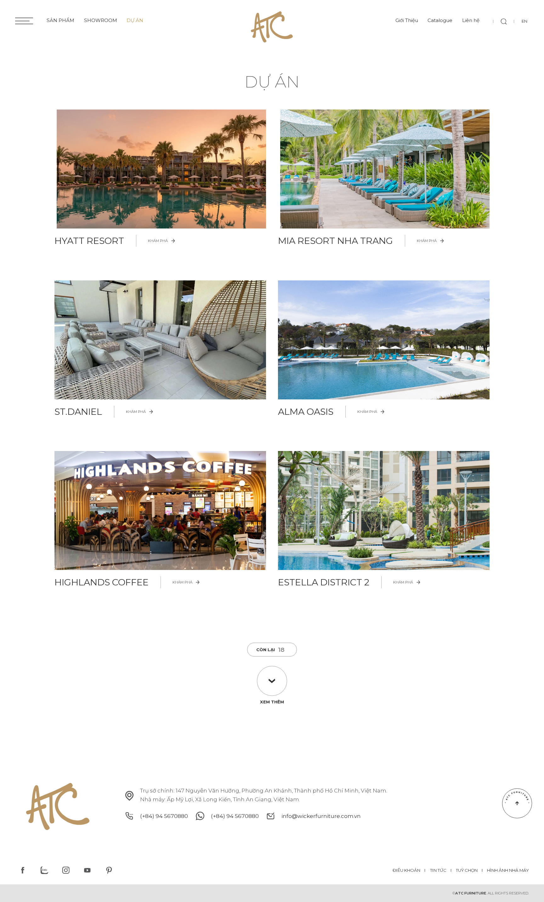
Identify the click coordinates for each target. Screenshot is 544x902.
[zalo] (44, 870)
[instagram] (65, 870)
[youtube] (87, 870)
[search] (503, 21)
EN (524, 21)
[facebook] (23, 870)
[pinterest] (108, 870)
